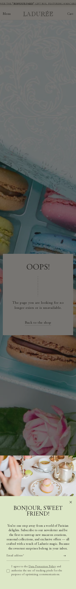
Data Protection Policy (42, 566)
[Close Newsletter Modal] (71, 502)
